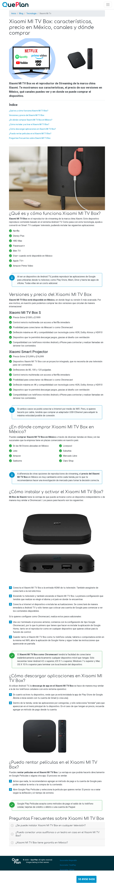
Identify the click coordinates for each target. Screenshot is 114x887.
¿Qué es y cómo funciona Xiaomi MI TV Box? (28, 111)
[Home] (16, 4)
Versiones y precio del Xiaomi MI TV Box (26, 115)
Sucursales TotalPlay (68, 865)
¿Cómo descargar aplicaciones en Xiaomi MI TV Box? (32, 129)
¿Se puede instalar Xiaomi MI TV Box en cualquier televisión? (51, 825)
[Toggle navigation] (108, 4)
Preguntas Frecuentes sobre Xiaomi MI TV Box (29, 138)
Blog (21, 13)
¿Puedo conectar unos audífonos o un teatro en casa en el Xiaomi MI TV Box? (57, 834)
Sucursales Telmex (67, 870)
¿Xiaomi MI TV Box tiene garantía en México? (42, 842)
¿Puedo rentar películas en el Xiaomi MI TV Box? (30, 133)
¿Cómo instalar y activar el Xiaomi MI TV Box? (29, 124)
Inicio (13, 13)
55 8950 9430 (86, 879)
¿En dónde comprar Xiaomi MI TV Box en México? (30, 120)
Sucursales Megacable (68, 860)
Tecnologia (31, 13)
